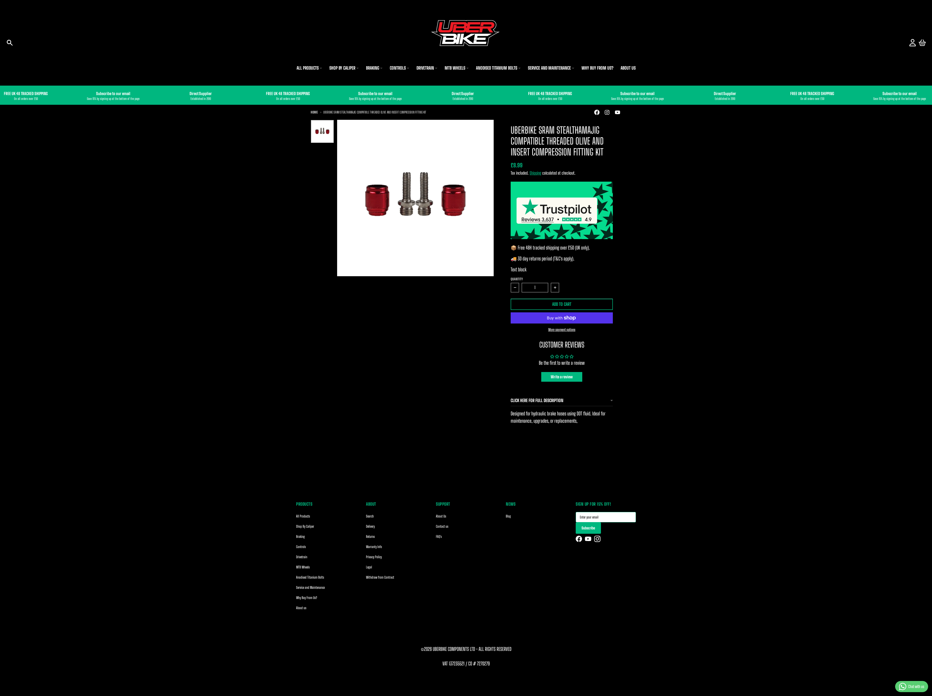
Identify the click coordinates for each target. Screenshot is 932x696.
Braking (300, 536)
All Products (303, 516)
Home (314, 112)
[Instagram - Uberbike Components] (607, 112)
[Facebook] (579, 539)
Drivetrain (301, 557)
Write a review (562, 376)
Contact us (442, 526)
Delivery (370, 526)
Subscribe (588, 528)
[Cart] (922, 42)
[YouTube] (588, 539)
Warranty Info (374, 547)
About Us (441, 516)
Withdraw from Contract (380, 577)
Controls (301, 547)
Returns (370, 536)
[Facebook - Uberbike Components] (597, 112)
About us (301, 608)
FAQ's (439, 536)
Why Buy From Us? (306, 598)
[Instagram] (597, 539)
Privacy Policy (374, 557)
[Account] (912, 42)
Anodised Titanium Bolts (310, 577)
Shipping (535, 173)
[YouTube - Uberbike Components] (618, 112)
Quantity (517, 279)
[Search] (9, 42)
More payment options (561, 329)
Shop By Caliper (305, 526)
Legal (369, 567)
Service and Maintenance (310, 587)
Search (370, 516)
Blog (508, 516)
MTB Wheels (303, 567)
